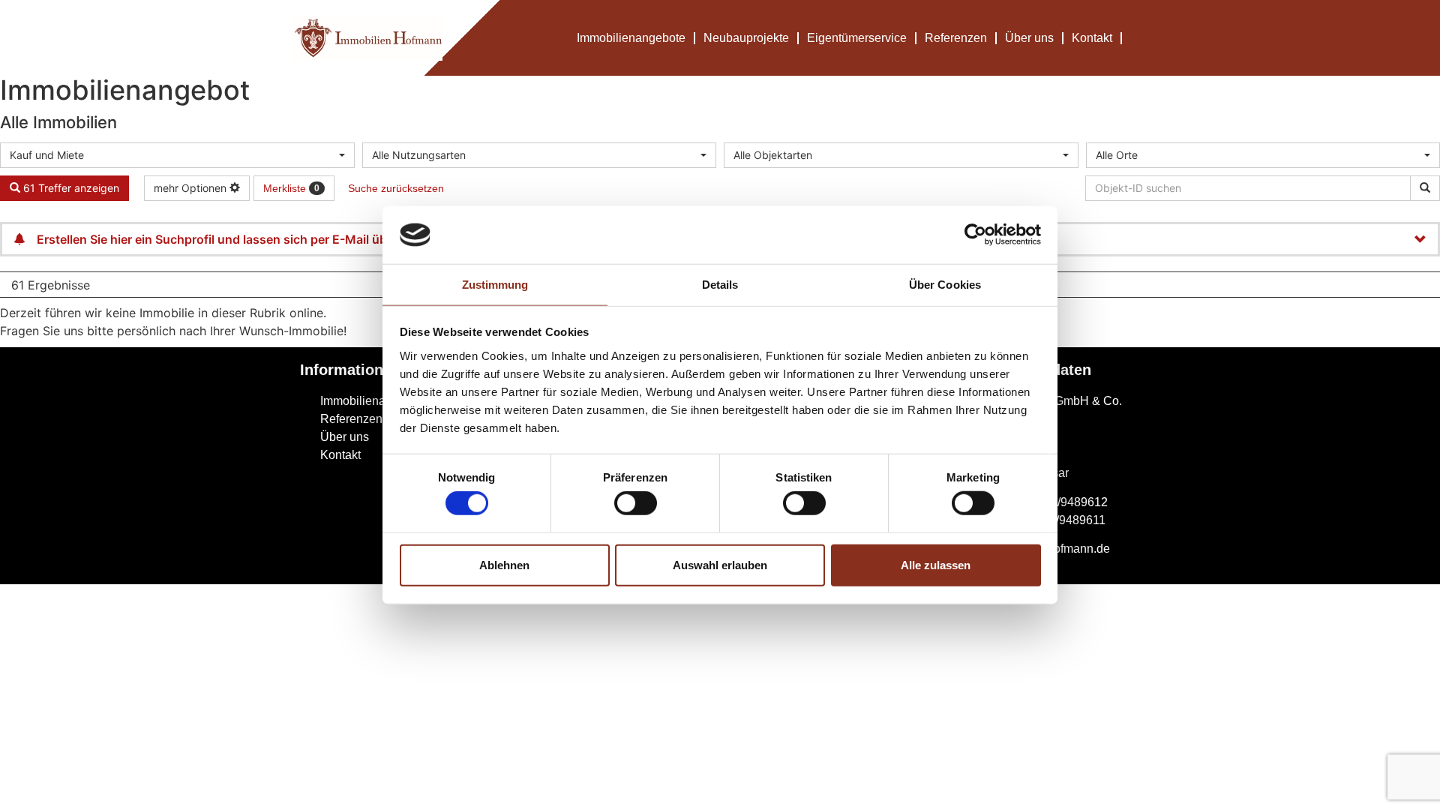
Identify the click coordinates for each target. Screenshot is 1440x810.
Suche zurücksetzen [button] (396, 188)
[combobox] (177, 155)
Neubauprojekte (746, 38)
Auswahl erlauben (720, 564)
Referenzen (956, 38)
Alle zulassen (935, 564)
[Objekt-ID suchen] (1425, 188)
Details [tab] (720, 284)
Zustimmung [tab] (495, 284)
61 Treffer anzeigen (69, 188)
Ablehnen (504, 564)
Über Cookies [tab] (945, 284)
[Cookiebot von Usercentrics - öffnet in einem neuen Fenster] (975, 235)
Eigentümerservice (857, 38)
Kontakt (1092, 38)
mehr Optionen (192, 188)
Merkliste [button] (291, 188)
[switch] (635, 503)
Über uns (1029, 38)
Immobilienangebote (631, 38)
